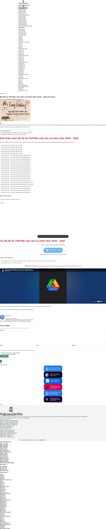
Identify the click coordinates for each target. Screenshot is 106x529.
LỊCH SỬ (21, 75)
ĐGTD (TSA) (21, 27)
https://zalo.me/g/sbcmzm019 (14, 262)
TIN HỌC (21, 89)
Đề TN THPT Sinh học (24, 62)
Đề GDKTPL (21, 88)
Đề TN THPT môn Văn (24, 74)
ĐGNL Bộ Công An (23, 24)
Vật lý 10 (21, 44)
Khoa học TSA (22, 32)
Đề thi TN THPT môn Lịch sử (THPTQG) (56, 254)
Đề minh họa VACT (23, 22)
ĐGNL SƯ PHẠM (22, 23)
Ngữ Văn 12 (21, 73)
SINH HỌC (21, 57)
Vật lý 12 (21, 47)
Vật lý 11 (21, 46)
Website (74, 345)
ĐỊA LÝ (20, 79)
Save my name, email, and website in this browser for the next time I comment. (18, 350)
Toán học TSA (22, 29)
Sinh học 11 (21, 59)
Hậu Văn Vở (43, 440)
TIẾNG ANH (21, 63)
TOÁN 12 (21, 40)
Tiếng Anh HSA (22, 11)
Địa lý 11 (21, 82)
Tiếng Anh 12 (22, 67)
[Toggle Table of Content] (29, 131)
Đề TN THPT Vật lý (23, 48)
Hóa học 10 (21, 51)
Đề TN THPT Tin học (23, 90)
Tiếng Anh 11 (22, 66)
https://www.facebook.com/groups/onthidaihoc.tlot (43, 261)
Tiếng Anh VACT (22, 18)
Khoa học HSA (22, 12)
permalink (30, 309)
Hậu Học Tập (21, 99)
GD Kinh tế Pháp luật (24, 86)
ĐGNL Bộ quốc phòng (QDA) (25, 26)
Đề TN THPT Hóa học (23, 55)
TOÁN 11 (21, 39)
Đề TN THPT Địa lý (23, 85)
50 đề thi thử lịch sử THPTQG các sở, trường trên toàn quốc (19, 319)
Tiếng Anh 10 (22, 65)
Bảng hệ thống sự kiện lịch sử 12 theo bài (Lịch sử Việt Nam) (53, 236)
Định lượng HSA (4, 445)
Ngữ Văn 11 (21, 71)
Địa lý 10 (21, 81)
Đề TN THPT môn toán (24, 42)
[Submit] (1, 361)
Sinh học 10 (21, 58)
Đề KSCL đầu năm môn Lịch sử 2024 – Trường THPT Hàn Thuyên (15, 321)
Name (1, 345)
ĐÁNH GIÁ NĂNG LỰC (5, 441)
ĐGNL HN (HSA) (4, 443)
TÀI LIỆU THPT (22, 35)
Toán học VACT (22, 16)
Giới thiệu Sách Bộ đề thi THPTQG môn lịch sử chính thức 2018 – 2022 (16, 132)
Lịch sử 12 (21, 77)
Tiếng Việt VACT (22, 19)
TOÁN (20, 36)
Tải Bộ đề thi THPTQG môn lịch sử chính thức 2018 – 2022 (14, 134)
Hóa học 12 (21, 54)
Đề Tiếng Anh (22, 69)
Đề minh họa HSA (23, 13)
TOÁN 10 (21, 38)
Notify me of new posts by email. (8, 354)
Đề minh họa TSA (23, 33)
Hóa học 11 (21, 52)
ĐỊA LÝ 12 (21, 83)
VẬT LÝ (20, 43)
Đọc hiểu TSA (22, 30)
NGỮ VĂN (21, 70)
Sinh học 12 (21, 61)
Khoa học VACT (22, 20)
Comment (2, 330)
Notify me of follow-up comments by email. (10, 352)
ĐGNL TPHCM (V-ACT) (24, 15)
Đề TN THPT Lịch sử (23, 78)
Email (37, 345)
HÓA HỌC (21, 50)
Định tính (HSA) (4, 446)
